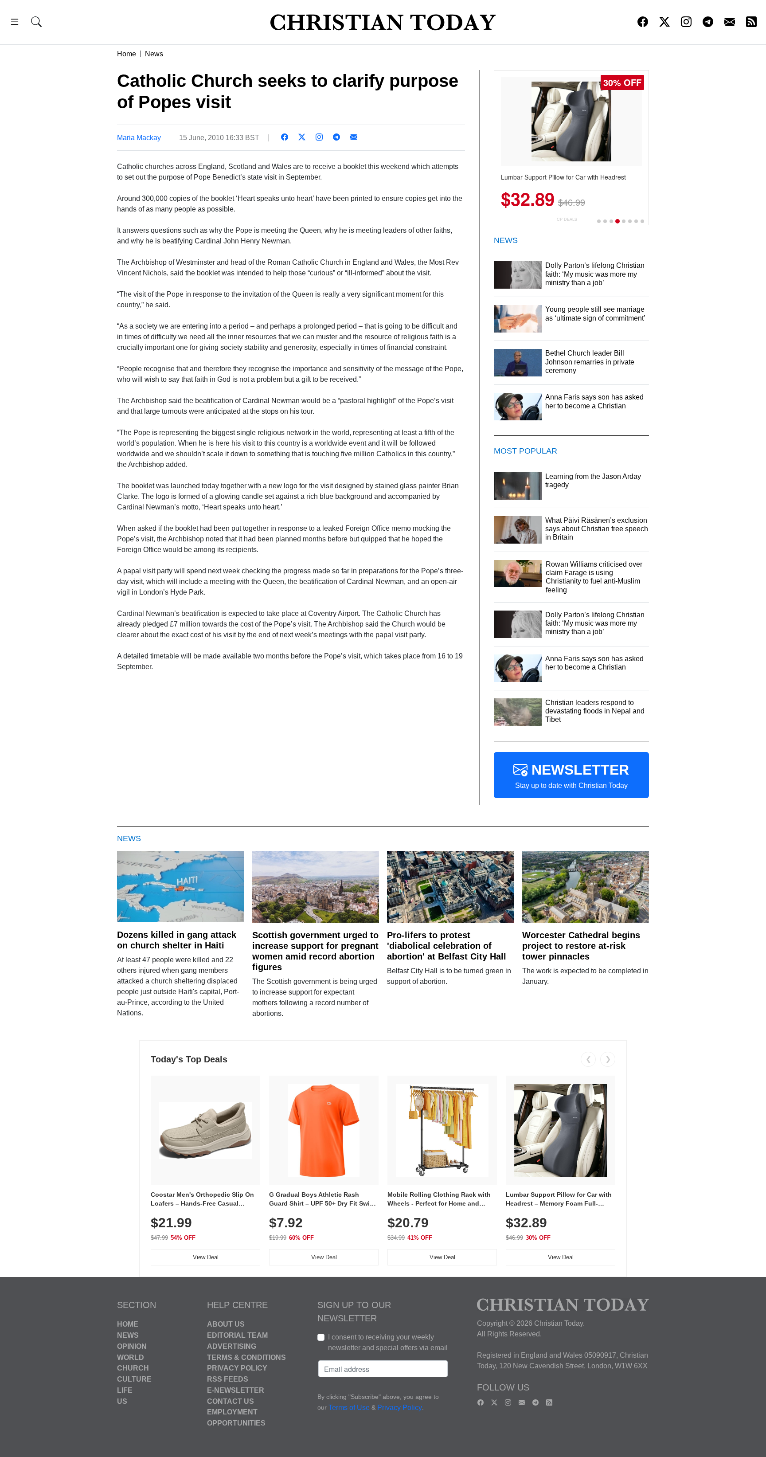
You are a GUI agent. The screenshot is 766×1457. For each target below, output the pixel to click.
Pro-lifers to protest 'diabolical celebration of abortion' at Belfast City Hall (446, 945)
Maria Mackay (139, 137)
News (154, 54)
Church (133, 1368)
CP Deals (567, 219)
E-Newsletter (235, 1390)
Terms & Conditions (246, 1357)
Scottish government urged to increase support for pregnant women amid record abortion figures (315, 951)
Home (126, 54)
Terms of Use (349, 1408)
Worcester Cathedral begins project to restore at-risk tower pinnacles (581, 945)
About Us (226, 1324)
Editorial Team (237, 1335)
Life (125, 1390)
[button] (14, 23)
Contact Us (230, 1401)
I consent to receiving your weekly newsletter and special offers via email (388, 1342)
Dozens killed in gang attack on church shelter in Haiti (176, 940)
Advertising (231, 1346)
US (122, 1401)
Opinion (132, 1346)
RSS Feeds (227, 1379)
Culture (134, 1379)
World (130, 1357)
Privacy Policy (237, 1368)
